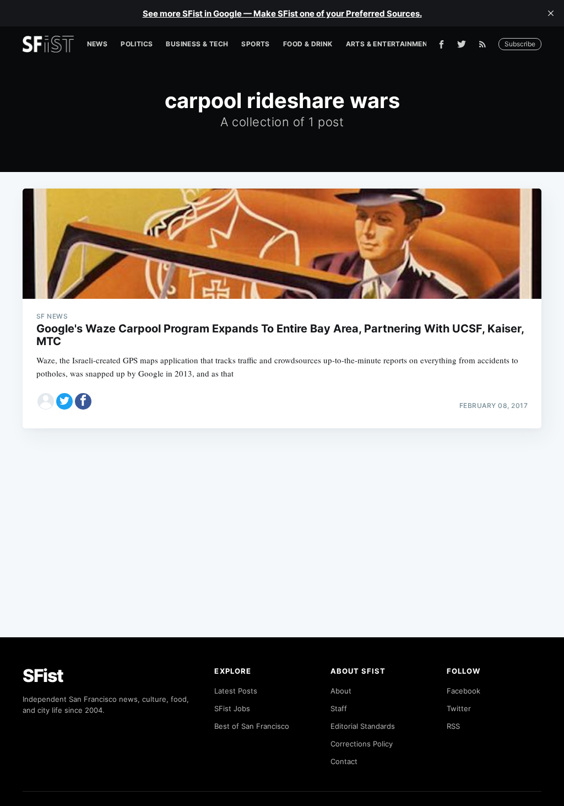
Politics (137, 44)
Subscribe (520, 44)
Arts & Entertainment (389, 44)
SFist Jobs (232, 708)
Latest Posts (235, 690)
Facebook (463, 690)
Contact (343, 761)
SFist (43, 675)
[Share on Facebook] (83, 401)
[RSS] (485, 44)
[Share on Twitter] (64, 401)
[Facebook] (441, 44)
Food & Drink (308, 44)
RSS (453, 726)
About (340, 690)
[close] (551, 13)
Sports (255, 44)
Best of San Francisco (251, 726)
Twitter (459, 708)
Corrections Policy (361, 743)
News (97, 44)
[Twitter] (461, 44)
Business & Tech (197, 44)
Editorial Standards (362, 726)
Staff (338, 708)
